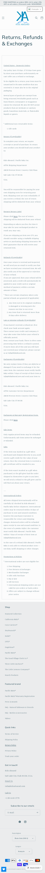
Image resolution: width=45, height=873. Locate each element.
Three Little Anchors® (14, 664)
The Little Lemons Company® (17, 669)
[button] (3, 18)
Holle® (7, 636)
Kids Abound (12, 869)
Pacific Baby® (10, 653)
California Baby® (12, 619)
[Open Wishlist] (3, 869)
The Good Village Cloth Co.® (16, 658)
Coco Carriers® (11, 625)
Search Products (11, 675)
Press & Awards (11, 702)
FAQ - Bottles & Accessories (16, 713)
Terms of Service (12, 734)
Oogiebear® (9, 647)
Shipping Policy (11, 739)
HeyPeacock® (10, 630)
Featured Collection (13, 614)
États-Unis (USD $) (21, 838)
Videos (7, 718)
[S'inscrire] (37, 812)
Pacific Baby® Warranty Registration (20, 696)
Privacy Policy (10, 751)
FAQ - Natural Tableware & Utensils (19, 707)
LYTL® (7, 641)
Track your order (12, 756)
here (16, 216)
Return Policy (10, 745)
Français (21, 851)
